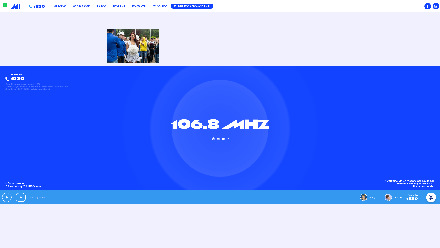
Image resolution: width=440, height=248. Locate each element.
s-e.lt (431, 183)
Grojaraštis (81, 6)
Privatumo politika (423, 186)
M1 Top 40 (60, 6)
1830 (38, 6)
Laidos (101, 6)
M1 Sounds (160, 6)
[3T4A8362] (133, 62)
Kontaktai (139, 6)
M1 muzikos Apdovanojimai (192, 6)
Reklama (119, 6)
